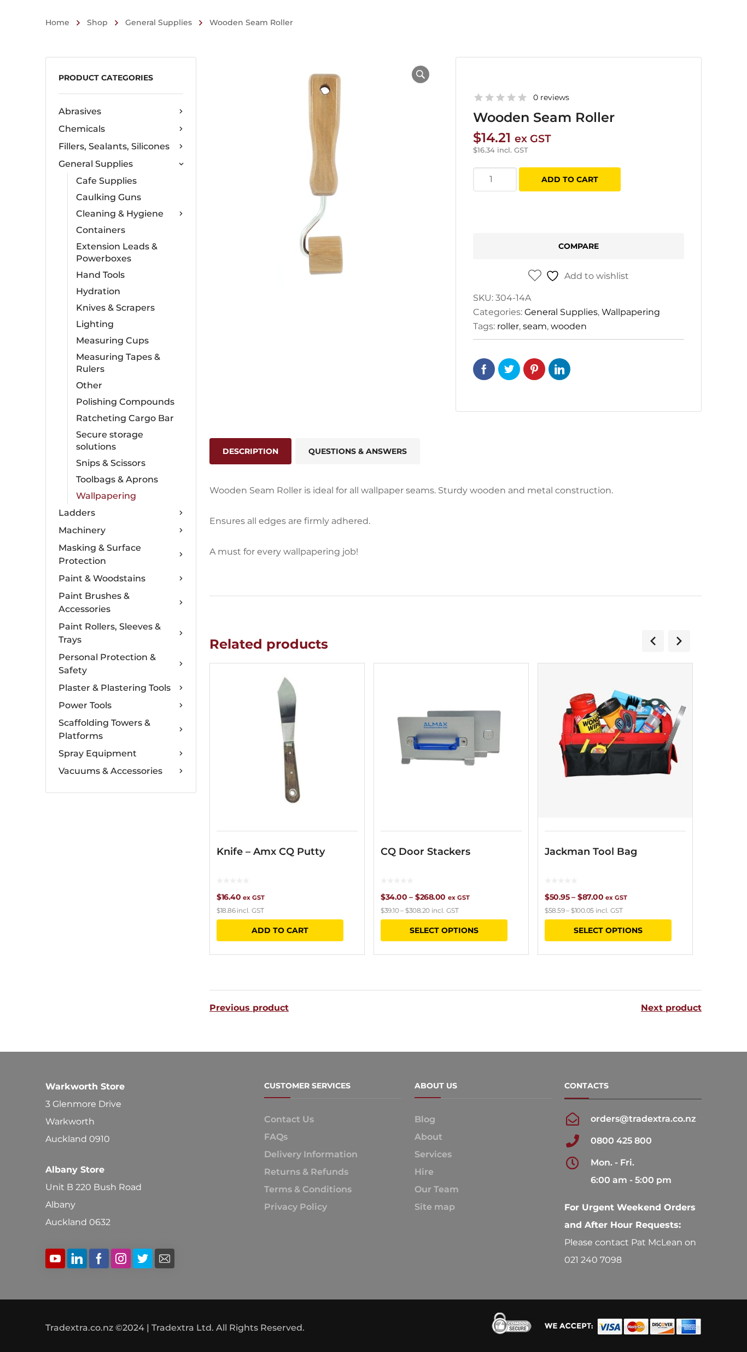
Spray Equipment (98, 753)
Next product (671, 1008)
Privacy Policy (295, 1207)
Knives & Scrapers (115, 307)
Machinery (82, 530)
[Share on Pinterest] (534, 369)
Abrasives (80, 111)
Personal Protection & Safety (107, 663)
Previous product (249, 1008)
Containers (100, 230)
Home (57, 22)
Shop (97, 22)
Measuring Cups (112, 340)
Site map (435, 1207)
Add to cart (569, 179)
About (428, 1137)
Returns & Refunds (306, 1172)
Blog (425, 1119)
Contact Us (289, 1119)
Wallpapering (106, 496)
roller (508, 326)
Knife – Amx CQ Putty (271, 852)
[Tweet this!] (509, 369)
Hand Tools (100, 275)
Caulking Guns (108, 197)
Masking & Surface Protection (100, 554)
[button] (420, 74)
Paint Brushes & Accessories (94, 602)
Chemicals (82, 129)
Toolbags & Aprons (117, 479)
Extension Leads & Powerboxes (116, 252)
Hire (424, 1172)
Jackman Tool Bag (591, 852)
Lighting (95, 324)
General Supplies (158, 22)
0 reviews (551, 97)
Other (89, 385)
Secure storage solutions (109, 440)
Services (433, 1154)
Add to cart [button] (280, 930)
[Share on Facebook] (484, 369)
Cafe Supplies (106, 181)
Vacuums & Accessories (110, 771)
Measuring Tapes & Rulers (118, 363)
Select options (444, 930)
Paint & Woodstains (102, 578)
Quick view (287, 740)
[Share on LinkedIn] (559, 369)
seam (535, 326)
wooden (569, 326)
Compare (578, 246)
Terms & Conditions (308, 1189)
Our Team (437, 1189)
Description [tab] (250, 451)
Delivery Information (311, 1154)
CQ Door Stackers (425, 852)
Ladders (77, 513)
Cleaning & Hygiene (120, 213)
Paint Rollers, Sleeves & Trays (110, 633)
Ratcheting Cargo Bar (125, 418)
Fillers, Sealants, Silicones (114, 146)
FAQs (276, 1137)
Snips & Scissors (110, 463)
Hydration (98, 291)
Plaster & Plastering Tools (115, 688)
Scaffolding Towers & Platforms (104, 729)
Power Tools (85, 705)
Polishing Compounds (125, 402)
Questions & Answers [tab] (357, 451)
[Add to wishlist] (348, 687)
